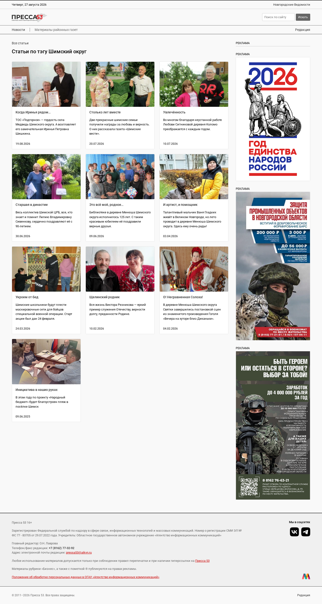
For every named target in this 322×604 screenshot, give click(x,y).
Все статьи (20, 43)
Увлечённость (174, 112)
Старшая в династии (32, 205)
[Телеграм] (305, 531)
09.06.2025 (23, 416)
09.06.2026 (96, 236)
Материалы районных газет (56, 30)
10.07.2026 (170, 143)
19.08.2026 (23, 143)
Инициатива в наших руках (37, 390)
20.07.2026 (96, 143)
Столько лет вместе (105, 112)
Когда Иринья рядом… (33, 112)
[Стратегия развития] (273, 119)
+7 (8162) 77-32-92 (61, 548)
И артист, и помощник (180, 205)
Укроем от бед (27, 297)
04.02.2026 (170, 328)
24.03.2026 (23, 328)
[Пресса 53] (79, 17)
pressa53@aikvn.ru (79, 552)
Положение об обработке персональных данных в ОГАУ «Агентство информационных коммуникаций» (85, 577)
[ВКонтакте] (294, 531)
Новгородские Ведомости (291, 4)
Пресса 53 (202, 561)
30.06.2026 (23, 236)
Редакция (302, 30)
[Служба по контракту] (273, 425)
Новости (18, 30)
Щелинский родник (104, 297)
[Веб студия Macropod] (306, 576)
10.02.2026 (96, 328)
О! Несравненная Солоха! (183, 297)
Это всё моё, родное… (106, 205)
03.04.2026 (170, 236)
